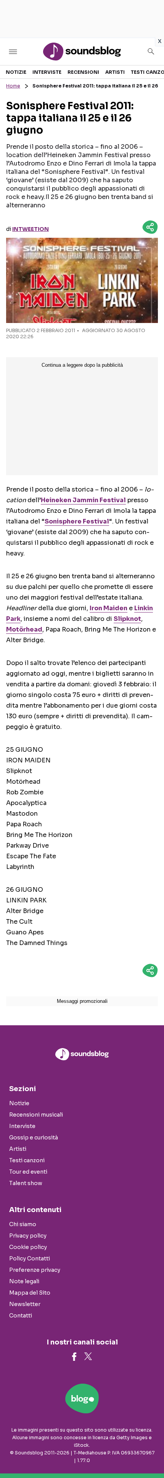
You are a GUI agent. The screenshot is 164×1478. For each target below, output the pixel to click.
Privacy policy (28, 1235)
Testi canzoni (27, 1160)
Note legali (24, 1281)
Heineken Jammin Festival (83, 500)
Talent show (25, 1183)
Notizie (16, 72)
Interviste (46, 72)
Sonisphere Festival (77, 521)
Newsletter (24, 1304)
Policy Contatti (29, 1258)
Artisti (115, 72)
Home (13, 86)
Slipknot (127, 619)
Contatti (20, 1315)
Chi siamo (22, 1224)
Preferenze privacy (34, 1269)
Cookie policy (28, 1247)
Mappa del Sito (29, 1292)
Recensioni (83, 72)
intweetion (30, 229)
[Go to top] (148, 1452)
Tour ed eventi (28, 1171)
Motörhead (24, 629)
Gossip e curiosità (33, 1137)
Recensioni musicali (36, 1114)
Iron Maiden (108, 608)
